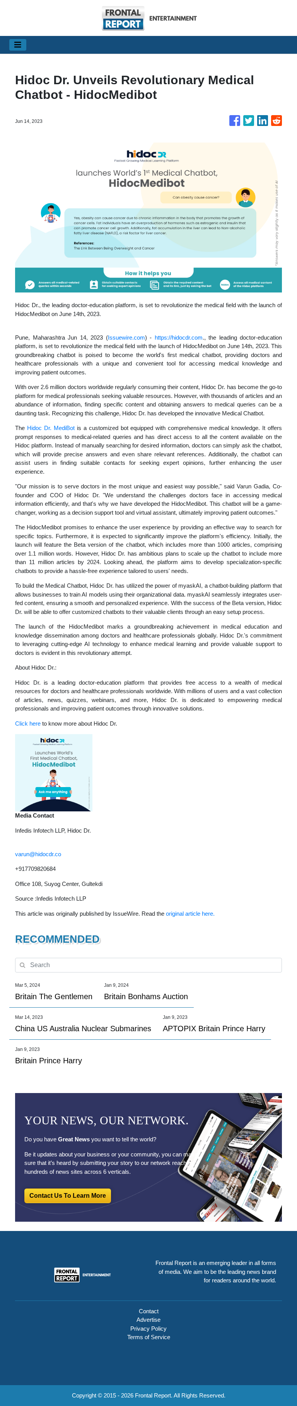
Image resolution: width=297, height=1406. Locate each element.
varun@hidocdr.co (38, 854)
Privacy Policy (148, 1328)
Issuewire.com (126, 337)
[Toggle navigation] (17, 45)
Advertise (148, 1319)
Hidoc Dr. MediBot (51, 428)
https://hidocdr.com (179, 337)
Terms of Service (148, 1337)
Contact (149, 1311)
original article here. (190, 913)
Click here (28, 723)
